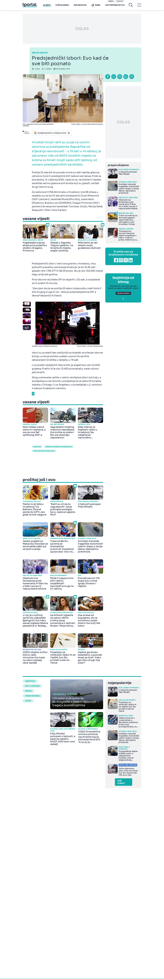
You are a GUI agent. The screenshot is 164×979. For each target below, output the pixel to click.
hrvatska (37, 447)
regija (28, 691)
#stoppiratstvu (115, 5)
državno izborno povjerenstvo (59, 447)
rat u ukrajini (32, 686)
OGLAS (82, 28)
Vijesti (47, 5)
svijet (28, 701)
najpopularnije (119, 683)
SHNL (98, 5)
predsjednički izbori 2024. (44, 451)
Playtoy (120, 1)
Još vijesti (121, 782)
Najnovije (80, 5)
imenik (111, 1)
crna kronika (32, 696)
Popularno (62, 5)
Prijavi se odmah (123, 293)
